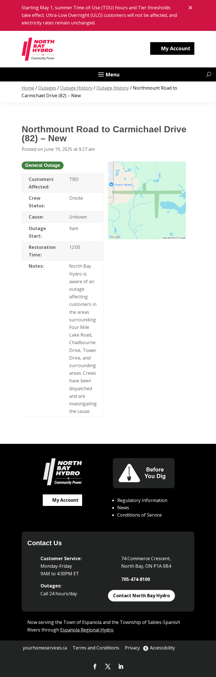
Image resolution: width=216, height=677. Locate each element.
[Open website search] (209, 74)
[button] (108, 74)
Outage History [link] (76, 88)
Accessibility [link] (162, 648)
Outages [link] (47, 88)
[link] (38, 49)
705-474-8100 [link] (135, 579)
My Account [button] (175, 48)
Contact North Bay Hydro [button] (141, 595)
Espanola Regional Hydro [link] (86, 630)
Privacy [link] (132, 648)
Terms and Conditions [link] (96, 648)
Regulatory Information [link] (142, 500)
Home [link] (28, 88)
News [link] (123, 508)
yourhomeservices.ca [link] (45, 648)
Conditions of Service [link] (139, 515)
